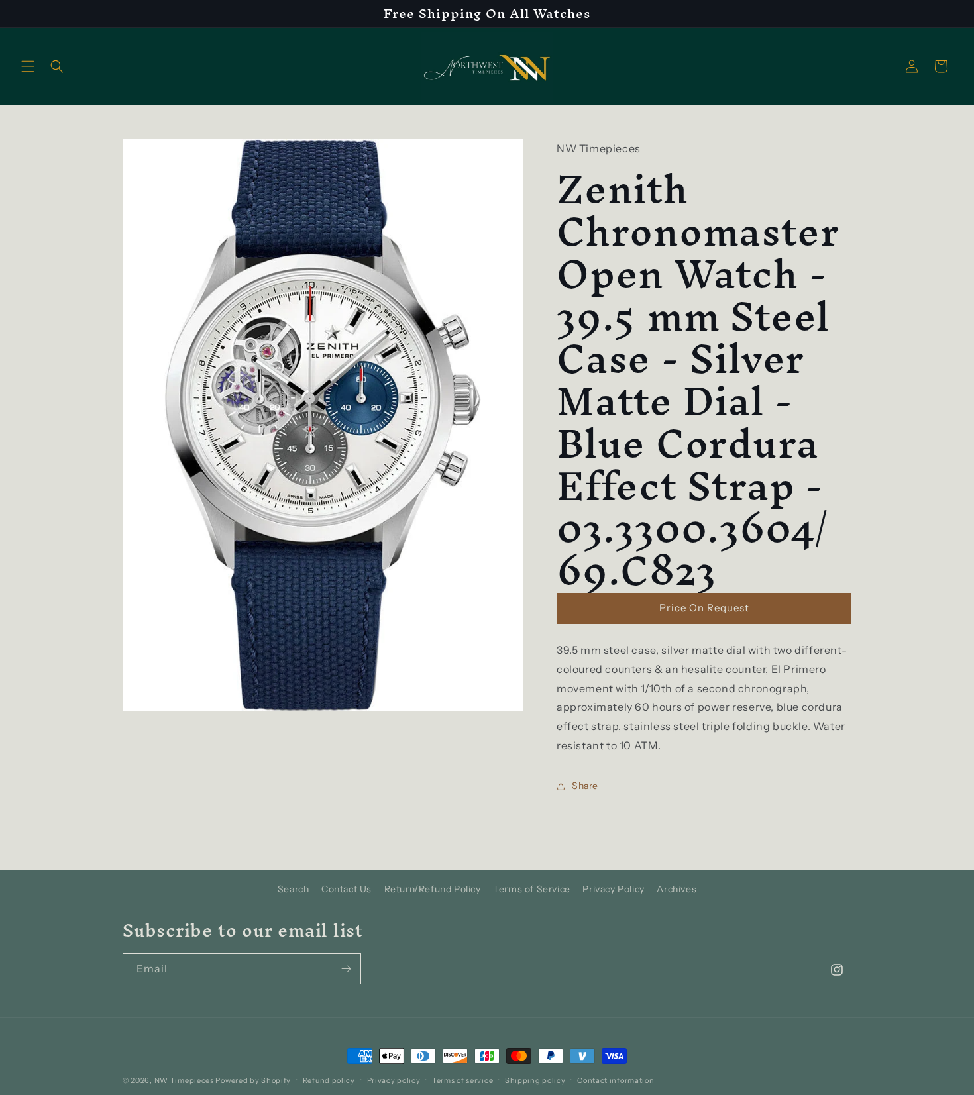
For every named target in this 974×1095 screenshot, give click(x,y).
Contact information (615, 1079)
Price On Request (704, 607)
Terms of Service (531, 889)
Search (293, 889)
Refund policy (329, 1079)
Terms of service (462, 1079)
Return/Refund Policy (432, 889)
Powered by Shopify (253, 1080)
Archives (676, 889)
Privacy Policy (613, 889)
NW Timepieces (184, 1080)
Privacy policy (394, 1079)
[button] (27, 66)
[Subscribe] (345, 968)
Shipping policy (535, 1079)
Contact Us (346, 889)
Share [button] (585, 786)
